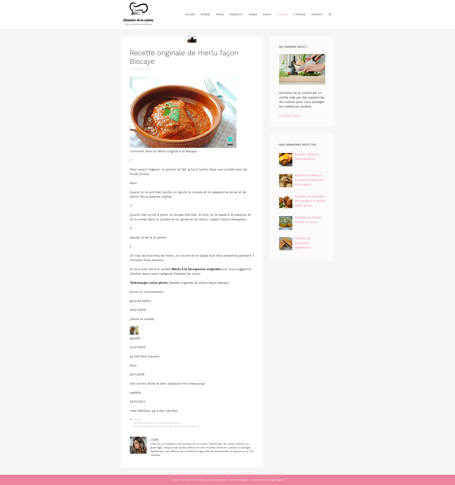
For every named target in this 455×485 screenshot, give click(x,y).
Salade (190, 14)
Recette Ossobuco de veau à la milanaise (156, 423)
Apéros (205, 14)
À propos (299, 14)
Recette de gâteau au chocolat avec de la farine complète (166, 426)
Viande (252, 14)
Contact (317, 14)
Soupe (267, 14)
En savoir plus (289, 115)
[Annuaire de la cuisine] (138, 14)
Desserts (236, 14)
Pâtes (220, 14)
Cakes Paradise (219, 480)
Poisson (282, 14)
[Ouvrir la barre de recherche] (330, 14)
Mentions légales (239, 480)
